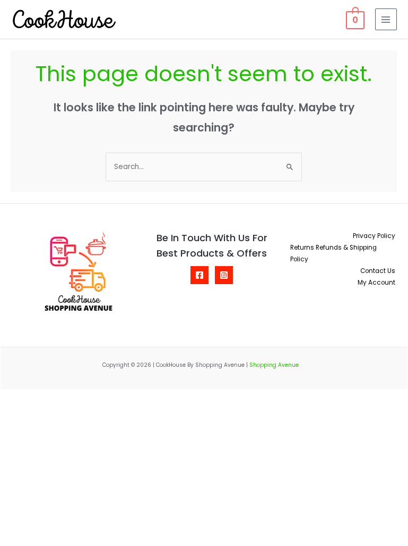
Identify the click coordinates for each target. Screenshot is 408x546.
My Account (376, 282)
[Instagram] (224, 275)
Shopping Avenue (274, 365)
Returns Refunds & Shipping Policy (333, 253)
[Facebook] (199, 275)
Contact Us (377, 271)
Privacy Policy (374, 236)
